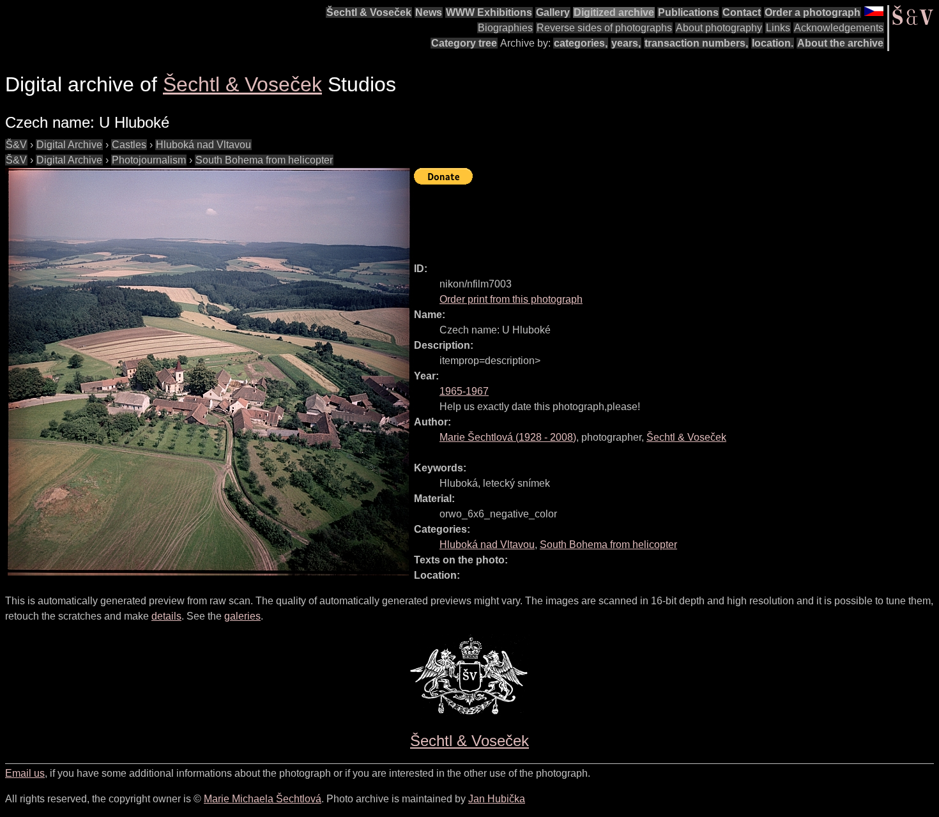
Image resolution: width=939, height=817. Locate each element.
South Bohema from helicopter (264, 160)
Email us (25, 773)
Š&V (16, 144)
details (166, 616)
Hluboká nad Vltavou (203, 144)
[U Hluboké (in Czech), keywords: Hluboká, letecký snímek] (209, 372)
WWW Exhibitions (489, 12)
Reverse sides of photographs (604, 27)
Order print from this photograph (511, 299)
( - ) (507, 437)
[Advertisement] (646, 218)
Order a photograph (812, 12)
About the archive (840, 43)
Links (778, 27)
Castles (129, 144)
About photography (719, 27)
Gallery (553, 12)
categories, (580, 43)
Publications (688, 12)
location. (772, 43)
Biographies (505, 27)
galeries (242, 616)
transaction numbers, (696, 43)
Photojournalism (149, 160)
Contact (741, 12)
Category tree (464, 43)
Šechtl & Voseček (368, 12)
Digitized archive (614, 12)
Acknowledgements (838, 27)
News (428, 12)
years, (626, 43)
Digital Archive (69, 144)
